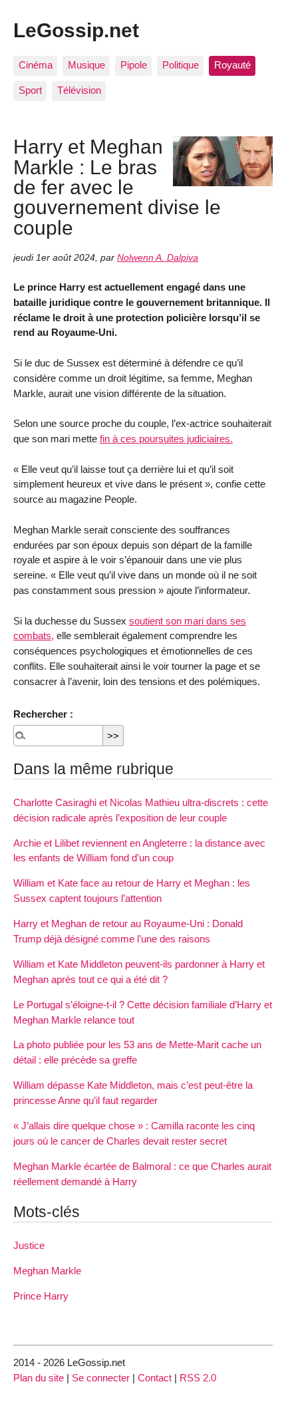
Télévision (79, 90)
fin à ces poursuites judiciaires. (166, 438)
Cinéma (36, 64)
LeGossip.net (76, 30)
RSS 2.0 (198, 1377)
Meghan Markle (47, 1270)
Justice (29, 1245)
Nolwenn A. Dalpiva (157, 258)
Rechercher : (43, 714)
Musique (86, 64)
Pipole (133, 64)
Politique (180, 64)
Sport (30, 90)
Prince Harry (41, 1296)
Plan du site (38, 1377)
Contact (155, 1377)
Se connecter (101, 1377)
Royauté (232, 64)
